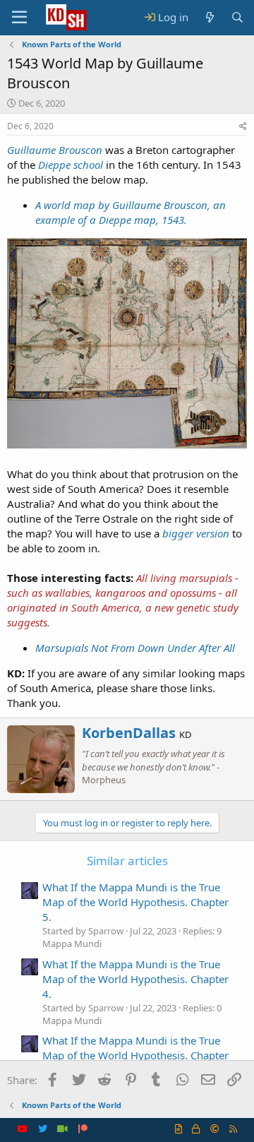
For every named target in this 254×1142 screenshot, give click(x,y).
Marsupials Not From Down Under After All (135, 648)
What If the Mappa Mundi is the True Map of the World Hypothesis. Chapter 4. (135, 979)
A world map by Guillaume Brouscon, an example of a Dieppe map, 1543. (130, 212)
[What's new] (209, 17)
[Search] (237, 17)
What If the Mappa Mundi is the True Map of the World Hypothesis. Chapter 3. (135, 1055)
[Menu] (19, 17)
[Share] (243, 127)
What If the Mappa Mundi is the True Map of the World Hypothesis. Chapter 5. (135, 902)
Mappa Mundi (72, 943)
